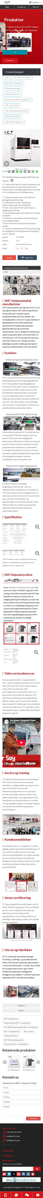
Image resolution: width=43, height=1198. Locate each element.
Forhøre (9, 257)
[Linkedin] (9, 1174)
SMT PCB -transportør (13, 83)
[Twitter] (14, 1174)
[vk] (19, 1174)
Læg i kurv (29, 257)
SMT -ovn (8, 77)
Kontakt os (21, 7)
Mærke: (5, 241)
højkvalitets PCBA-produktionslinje (22, 588)
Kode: (4, 244)
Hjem (7, 7)
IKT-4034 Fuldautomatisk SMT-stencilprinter (21, 1027)
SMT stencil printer (11, 1019)
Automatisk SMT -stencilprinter (16, 1044)
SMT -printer (29, 1031)
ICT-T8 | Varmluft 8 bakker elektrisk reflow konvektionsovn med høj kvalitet (14, 1070)
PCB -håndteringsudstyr (14, 122)
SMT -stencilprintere (12, 1031)
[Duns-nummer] (21, 1179)
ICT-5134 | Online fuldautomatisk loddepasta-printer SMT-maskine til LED (29, 1070)
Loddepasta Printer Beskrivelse (16, 268)
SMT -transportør (11, 105)
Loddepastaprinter (11, 1036)
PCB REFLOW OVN (12, 116)
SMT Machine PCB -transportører (17, 100)
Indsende (33, 1118)
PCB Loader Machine (12, 89)
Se (15, 52)
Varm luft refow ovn (12, 94)
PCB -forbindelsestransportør (16, 111)
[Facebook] (23, 1174)
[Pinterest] (33, 1174)
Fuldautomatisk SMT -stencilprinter (17, 1023)
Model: (5, 237)
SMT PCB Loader (24, 77)
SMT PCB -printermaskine (13, 1040)
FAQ (6, 272)
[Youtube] (4, 1174)
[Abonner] (37, 1169)
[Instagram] (28, 1174)
